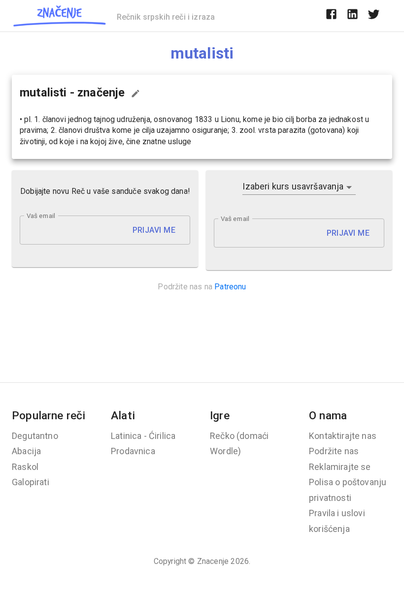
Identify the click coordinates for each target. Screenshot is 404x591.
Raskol (25, 467)
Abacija (26, 451)
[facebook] (331, 15)
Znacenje (213, 561)
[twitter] (373, 15)
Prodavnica (133, 451)
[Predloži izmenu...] (135, 93)
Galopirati (30, 482)
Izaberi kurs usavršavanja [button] (292, 186)
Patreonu (230, 286)
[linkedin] (352, 15)
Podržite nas (334, 451)
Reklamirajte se (340, 467)
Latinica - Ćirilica (143, 436)
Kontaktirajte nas (342, 436)
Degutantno (35, 436)
